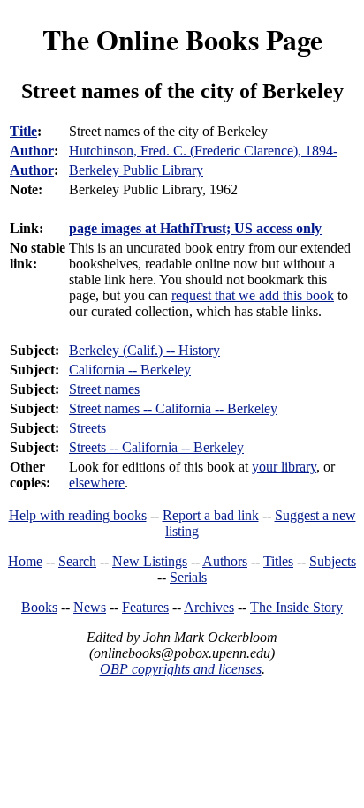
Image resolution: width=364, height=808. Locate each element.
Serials (188, 577)
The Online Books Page (182, 39)
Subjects (332, 561)
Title (23, 131)
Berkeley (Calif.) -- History (144, 350)
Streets (87, 427)
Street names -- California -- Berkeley (173, 408)
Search (77, 561)
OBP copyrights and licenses (181, 668)
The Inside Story (296, 607)
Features (145, 607)
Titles (278, 561)
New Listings (149, 561)
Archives (209, 607)
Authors (224, 561)
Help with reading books (78, 515)
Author (32, 150)
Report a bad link (211, 515)
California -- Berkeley (130, 369)
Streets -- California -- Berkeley (156, 447)
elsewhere (97, 482)
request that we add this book (252, 295)
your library (284, 466)
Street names (104, 388)
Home (25, 561)
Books (39, 607)
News (89, 607)
